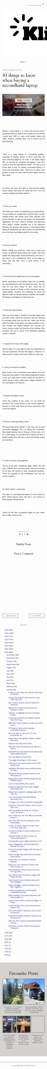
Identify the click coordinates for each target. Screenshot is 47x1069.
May (8, 677)
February (10, 686)
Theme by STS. (29, 1066)
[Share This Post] (22, 534)
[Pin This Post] (24, 534)
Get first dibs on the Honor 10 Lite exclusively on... (22, 734)
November (10, 658)
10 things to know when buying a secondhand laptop (21, 729)
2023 (7, 639)
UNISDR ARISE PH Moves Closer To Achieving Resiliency (23, 837)
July (8, 671)
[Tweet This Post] (19, 534)
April (8, 680)
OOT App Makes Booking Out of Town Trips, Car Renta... (23, 811)
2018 (7, 933)
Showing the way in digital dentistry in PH (25, 841)
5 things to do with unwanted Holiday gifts (25, 802)
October (9, 661)
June (8, 674)
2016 (7, 939)
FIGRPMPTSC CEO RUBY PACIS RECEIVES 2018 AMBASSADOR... (25, 753)
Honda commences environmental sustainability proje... (22, 891)
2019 (7, 652)
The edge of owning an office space (23, 760)
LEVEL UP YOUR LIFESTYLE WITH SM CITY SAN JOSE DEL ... (24, 827)
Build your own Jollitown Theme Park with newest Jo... (24, 866)
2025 (7, 633)
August (9, 667)
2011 (6, 955)
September (11, 664)
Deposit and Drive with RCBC (20, 743)
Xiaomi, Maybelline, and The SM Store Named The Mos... (24, 845)
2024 (7, 636)
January (9, 690)
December (10, 655)
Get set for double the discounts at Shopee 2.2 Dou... (23, 709)
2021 (7, 646)
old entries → (37, 616)
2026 (7, 630)
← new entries (10, 616)
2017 (7, 936)
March (9, 683)
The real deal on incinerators (20, 757)
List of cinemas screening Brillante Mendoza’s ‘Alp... (22, 798)
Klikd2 (14, 1066)
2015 (7, 942)
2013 (7, 949)
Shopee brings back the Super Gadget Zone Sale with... (24, 788)
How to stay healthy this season (21, 784)
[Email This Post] (27, 534)
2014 (7, 945)
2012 (7, 952)
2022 (7, 643)
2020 (7, 649)
